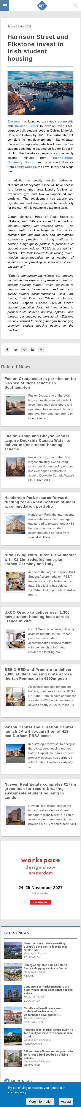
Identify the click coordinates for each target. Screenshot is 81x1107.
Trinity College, (26, 166)
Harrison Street (26, 126)
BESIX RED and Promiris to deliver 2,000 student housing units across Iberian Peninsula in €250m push (38, 674)
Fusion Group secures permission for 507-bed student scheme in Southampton (40, 383)
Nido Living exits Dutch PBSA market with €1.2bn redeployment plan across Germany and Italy (40, 559)
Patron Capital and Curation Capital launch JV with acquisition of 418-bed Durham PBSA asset (39, 731)
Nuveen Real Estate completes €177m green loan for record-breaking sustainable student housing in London (40, 790)
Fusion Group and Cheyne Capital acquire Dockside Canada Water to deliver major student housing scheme (37, 442)
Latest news (16, 933)
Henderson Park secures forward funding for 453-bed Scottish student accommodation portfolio (40, 502)
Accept (66, 1101)
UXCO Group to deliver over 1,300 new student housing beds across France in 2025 (37, 616)
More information (40, 1101)
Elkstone (14, 121)
